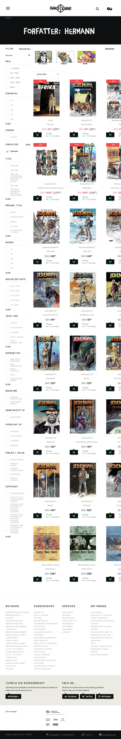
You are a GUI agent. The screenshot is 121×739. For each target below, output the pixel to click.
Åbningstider (11, 660)
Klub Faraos (67, 612)
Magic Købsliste (41, 640)
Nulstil (28, 144)
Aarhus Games (12, 638)
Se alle (8, 124)
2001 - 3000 (15, 82)
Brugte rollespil (41, 646)
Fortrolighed (39, 629)
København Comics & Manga (17, 612)
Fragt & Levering (41, 615)
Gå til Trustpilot (11, 712)
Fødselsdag (96, 640)
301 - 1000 (14, 73)
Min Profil (66, 615)
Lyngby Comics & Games (16, 643)
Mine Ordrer (67, 626)
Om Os (93, 643)
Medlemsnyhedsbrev (99, 655)
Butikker (12, 606)
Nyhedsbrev (67, 629)
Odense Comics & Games (16, 635)
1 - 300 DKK (14, 68)
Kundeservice (44, 606)
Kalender (10, 669)
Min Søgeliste (68, 623)
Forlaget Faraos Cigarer (101, 646)
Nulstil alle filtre (24, 49)
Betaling (37, 618)
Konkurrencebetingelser (102, 638)
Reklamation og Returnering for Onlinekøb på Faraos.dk (45, 624)
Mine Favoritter (69, 621)
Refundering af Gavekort (45, 666)
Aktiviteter (11, 666)
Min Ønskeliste (68, 618)
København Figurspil (14, 621)
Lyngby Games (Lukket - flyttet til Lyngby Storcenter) (16, 655)
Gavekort (66, 632)
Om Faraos (98, 606)
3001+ (12, 87)
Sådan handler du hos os (45, 660)
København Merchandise (16, 632)
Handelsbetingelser (43, 632)
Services (69, 606)
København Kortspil (14, 623)
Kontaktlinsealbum (42, 669)
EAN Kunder (39, 635)
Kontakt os (39, 612)
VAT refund (38, 663)
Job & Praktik (97, 612)
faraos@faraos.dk (108, 735)
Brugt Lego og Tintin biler (45, 643)
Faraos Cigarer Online (15, 663)
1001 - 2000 (15, 78)
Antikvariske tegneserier (45, 638)
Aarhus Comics (12, 640)
